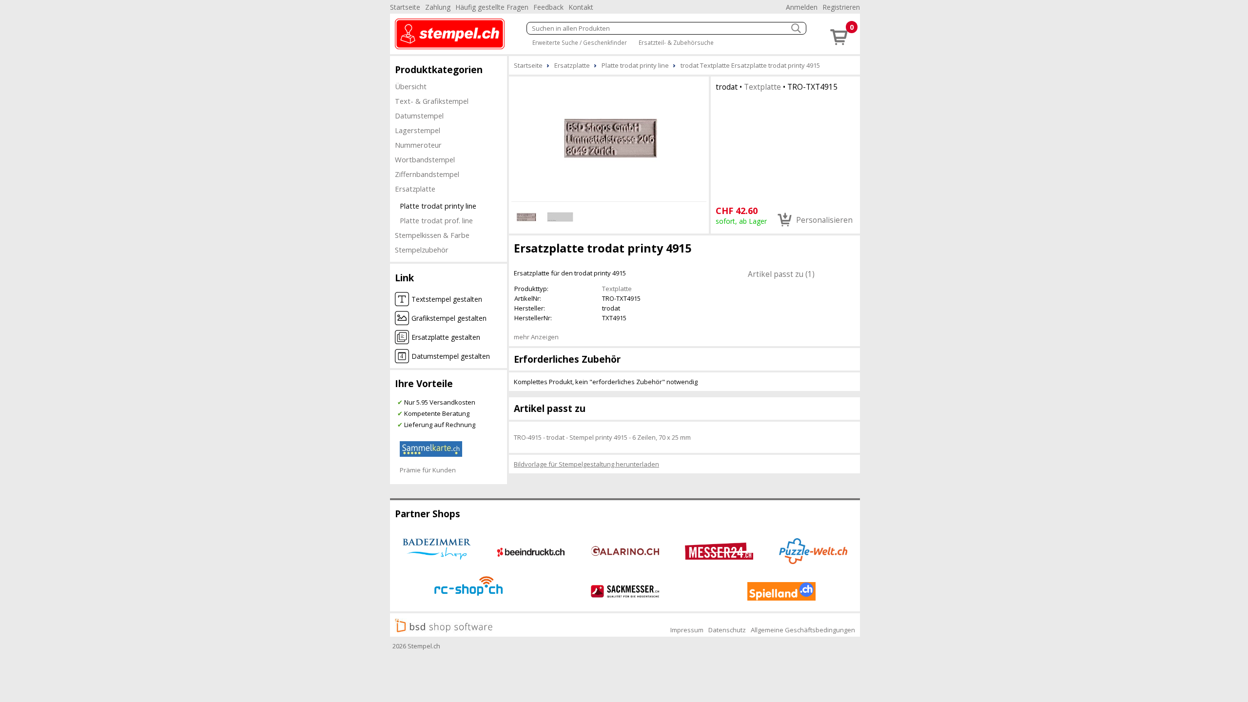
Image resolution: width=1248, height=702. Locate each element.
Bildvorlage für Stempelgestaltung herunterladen (586, 464)
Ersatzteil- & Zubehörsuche (676, 42)
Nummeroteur (418, 145)
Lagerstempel (417, 130)
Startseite (405, 7)
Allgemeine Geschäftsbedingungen (803, 629)
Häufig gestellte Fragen (491, 7)
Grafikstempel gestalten (449, 318)
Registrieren (841, 7)
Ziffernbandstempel (427, 174)
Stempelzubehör (421, 249)
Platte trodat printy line (438, 206)
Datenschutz (727, 629)
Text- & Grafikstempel (431, 101)
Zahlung (437, 7)
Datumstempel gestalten (450, 356)
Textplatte (762, 86)
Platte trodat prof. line (436, 220)
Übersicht (411, 86)
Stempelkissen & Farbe (432, 235)
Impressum (686, 629)
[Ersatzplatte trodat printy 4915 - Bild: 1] (608, 137)
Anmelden (802, 7)
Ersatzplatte (415, 189)
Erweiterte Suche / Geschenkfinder (579, 42)
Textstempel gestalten (446, 299)
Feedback (548, 7)
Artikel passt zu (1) (781, 274)
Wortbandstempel (425, 159)
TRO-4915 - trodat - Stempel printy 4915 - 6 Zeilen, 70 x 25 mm (602, 437)
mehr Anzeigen (536, 336)
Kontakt (580, 7)
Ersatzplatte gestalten (445, 337)
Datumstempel (419, 115)
